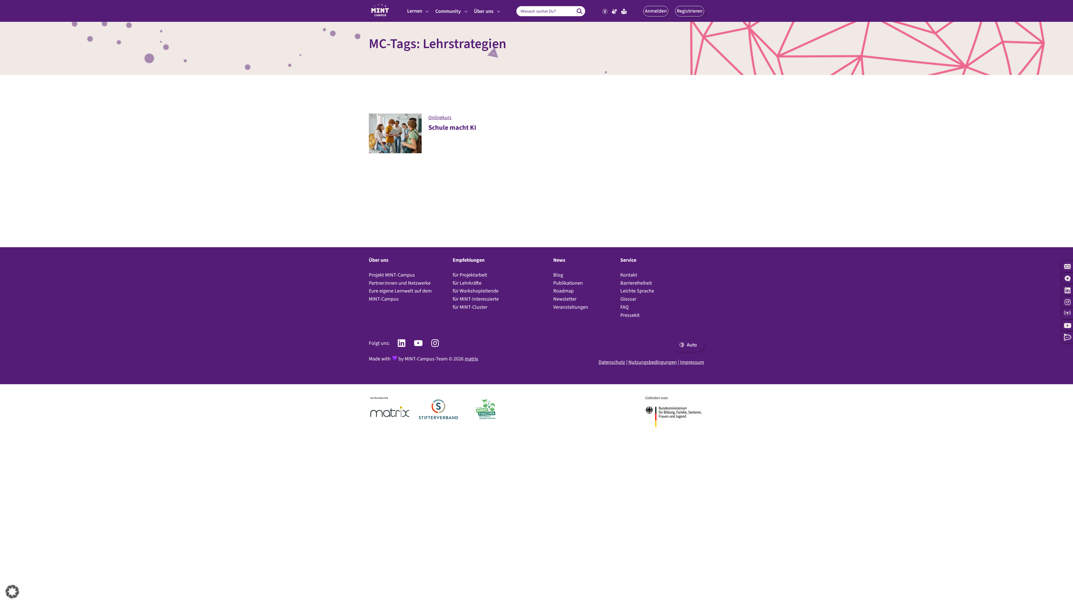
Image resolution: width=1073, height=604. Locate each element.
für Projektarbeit (470, 275)
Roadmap (563, 290)
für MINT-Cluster (470, 307)
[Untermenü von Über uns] (498, 11)
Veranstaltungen (570, 307)
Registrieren (689, 11)
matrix (471, 358)
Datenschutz (612, 362)
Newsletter (564, 299)
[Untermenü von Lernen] (427, 11)
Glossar (628, 299)
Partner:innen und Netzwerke (400, 283)
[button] (655, 11)
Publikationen (568, 283)
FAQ (624, 307)
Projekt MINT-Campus (392, 275)
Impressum (692, 362)
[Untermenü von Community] (465, 11)
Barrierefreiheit (636, 283)
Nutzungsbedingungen (652, 362)
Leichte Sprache (637, 290)
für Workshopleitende (475, 290)
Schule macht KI (452, 127)
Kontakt (628, 275)
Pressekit (630, 315)
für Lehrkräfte (467, 283)
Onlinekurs (440, 117)
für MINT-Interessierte (476, 299)
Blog (558, 275)
